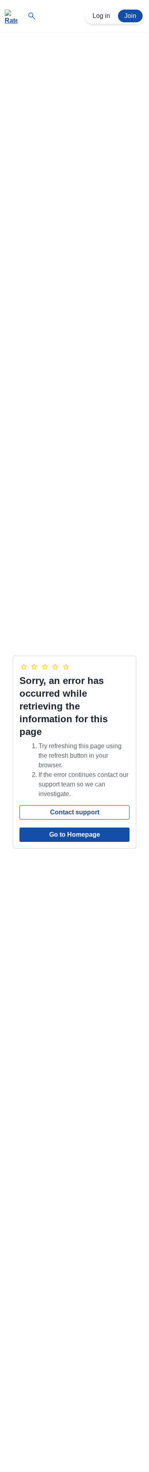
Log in (101, 15)
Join (130, 15)
